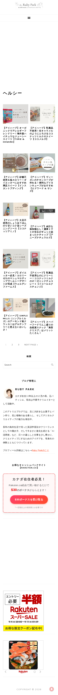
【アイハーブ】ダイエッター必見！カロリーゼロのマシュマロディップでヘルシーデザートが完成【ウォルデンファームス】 (15, 279)
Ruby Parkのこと (40, 450)
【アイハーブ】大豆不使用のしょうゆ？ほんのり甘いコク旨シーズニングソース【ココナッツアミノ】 (15, 226)
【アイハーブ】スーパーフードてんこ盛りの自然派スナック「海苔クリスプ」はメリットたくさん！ (41, 327)
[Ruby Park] (29, 11)
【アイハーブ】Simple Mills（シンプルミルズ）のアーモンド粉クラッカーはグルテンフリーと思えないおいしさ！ (15, 322)
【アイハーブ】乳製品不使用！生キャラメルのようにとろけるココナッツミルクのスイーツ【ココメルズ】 (41, 133)
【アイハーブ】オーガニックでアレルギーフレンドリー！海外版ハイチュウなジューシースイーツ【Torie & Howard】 (15, 135)
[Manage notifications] (52, 689)
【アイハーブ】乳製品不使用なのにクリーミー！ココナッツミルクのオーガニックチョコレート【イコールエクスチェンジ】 (41, 279)
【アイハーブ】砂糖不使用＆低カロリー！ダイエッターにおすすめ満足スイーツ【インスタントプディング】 (15, 183)
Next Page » (31, 345)
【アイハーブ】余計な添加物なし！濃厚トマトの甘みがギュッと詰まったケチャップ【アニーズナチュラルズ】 (41, 232)
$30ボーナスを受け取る (29, 499)
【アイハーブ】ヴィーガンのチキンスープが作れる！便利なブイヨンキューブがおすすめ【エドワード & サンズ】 (41, 184)
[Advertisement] (29, 52)
